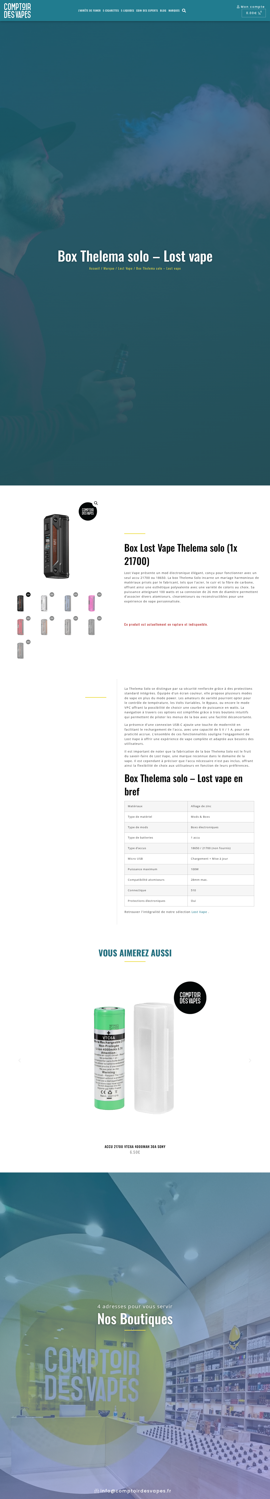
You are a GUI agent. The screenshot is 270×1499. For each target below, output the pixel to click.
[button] (184, 10)
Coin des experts (147, 10)
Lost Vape (125, 268)
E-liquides (127, 10)
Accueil (94, 268)
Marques (174, 10)
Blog (163, 10)
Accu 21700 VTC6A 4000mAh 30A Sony (135, 1146)
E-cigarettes (111, 10)
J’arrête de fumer (89, 10)
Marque (109, 268)
